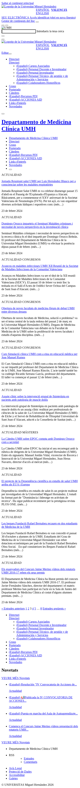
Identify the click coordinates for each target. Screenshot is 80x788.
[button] (14, 62)
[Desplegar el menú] (6, 25)
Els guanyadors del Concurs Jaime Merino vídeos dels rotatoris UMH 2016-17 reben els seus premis (38, 571)
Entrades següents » (54, 608)
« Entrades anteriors (13, 608)
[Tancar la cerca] (2, 39)
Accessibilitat (17, 775)
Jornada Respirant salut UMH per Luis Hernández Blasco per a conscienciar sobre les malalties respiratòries (38, 183)
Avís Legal (15, 768)
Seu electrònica (15, 17)
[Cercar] (2, 36)
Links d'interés (17, 103)
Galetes (13, 778)
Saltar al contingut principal (17, 3)
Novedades (15, 106)
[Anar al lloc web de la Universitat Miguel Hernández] (28, 6)
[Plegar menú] (10, 53)
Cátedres (14, 92)
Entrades (29, 758)
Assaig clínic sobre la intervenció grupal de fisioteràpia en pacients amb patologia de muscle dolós (35, 398)
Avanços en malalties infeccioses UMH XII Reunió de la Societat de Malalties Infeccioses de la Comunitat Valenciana (39, 267)
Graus (12, 86)
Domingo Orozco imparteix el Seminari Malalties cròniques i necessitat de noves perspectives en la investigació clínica (37, 225)
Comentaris (30, 761)
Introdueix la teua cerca (50, 31)
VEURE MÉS (15, 678)
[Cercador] (37, 21)
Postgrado (15, 89)
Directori (14, 59)
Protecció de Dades (20, 771)
